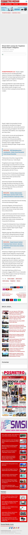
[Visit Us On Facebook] (12, 527)
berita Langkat (11, 278)
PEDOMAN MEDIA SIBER (17, 530)
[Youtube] (7, 289)
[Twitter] (15, 287)
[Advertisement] (14, 29)
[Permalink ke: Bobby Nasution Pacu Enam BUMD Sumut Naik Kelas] (5, 322)
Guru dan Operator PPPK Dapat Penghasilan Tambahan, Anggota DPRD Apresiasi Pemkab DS (16, 313)
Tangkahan (12, 281)
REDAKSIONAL (18, 533)
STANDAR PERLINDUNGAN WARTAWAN (8, 532)
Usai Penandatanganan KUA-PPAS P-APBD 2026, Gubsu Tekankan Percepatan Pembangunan (17, 341)
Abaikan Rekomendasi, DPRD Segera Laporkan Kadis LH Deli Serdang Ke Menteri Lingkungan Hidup (17, 317)
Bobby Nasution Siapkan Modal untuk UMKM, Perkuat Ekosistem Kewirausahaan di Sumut (16, 355)
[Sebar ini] (3, 300)
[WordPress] (21, 287)
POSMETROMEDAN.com (8, 71)
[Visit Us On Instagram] (18, 527)
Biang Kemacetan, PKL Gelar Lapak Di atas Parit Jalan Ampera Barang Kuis (17, 330)
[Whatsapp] (19, 300)
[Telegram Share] (15, 300)
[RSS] (10, 289)
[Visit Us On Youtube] (14, 527)
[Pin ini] (11, 300)
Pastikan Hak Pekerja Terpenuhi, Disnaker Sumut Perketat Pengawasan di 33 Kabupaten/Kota (17, 350)
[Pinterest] (18, 287)
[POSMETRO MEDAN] (10, 1)
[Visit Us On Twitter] (10, 527)
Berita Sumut (19, 278)
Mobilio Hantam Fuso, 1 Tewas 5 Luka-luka (7, 294)
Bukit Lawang (6, 281)
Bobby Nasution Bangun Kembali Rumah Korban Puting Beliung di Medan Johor (16, 336)
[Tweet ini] (7, 300)
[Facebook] (11, 287)
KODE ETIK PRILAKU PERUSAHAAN (7, 533)
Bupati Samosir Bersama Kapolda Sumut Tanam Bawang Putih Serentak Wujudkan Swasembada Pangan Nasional (17, 327)
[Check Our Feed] (16, 527)
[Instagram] (4, 289)
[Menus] (26, 1)
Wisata (18, 281)
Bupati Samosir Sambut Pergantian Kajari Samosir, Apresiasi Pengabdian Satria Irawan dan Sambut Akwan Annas (17, 346)
